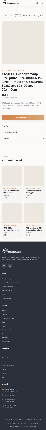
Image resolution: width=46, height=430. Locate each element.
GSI (3, 361)
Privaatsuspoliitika (30, 426)
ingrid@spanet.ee (10, 401)
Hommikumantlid (7, 286)
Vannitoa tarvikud (18, 16)
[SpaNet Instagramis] (10, 266)
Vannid (4, 334)
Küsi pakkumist (21, 117)
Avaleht (4, 16)
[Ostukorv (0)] (37, 3)
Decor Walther (6, 358)
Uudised (16, 423)
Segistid (4, 314)
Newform (5, 354)
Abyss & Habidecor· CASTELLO (13, 70)
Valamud (4, 310)
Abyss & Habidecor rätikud (10, 283)
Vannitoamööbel (7, 330)
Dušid (4, 322)
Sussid (4, 294)
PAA (3, 377)
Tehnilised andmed (9, 132)
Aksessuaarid (6, 341)
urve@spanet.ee (10, 399)
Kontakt (23, 423)
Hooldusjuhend (34, 423)
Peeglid (4, 326)
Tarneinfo (5, 138)
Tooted (11, 16)
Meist (9, 423)
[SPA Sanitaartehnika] (10, 3)
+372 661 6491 (10, 395)
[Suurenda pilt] (23, 42)
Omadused (6, 126)
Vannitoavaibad (7, 290)
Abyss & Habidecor (8, 365)
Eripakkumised (6, 298)
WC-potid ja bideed (8, 318)
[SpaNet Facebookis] (4, 266)
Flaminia (4, 369)
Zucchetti (5, 373)
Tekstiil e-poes (6, 279)
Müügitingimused (16, 426)
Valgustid (5, 337)
